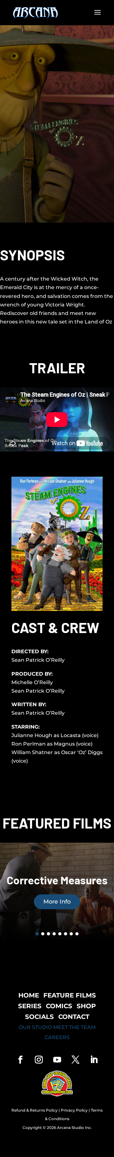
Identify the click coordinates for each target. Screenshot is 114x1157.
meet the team (74, 1027)
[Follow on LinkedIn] (94, 1060)
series (29, 1006)
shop (86, 1006)
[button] (37, 933)
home (28, 995)
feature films (69, 995)
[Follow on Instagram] (39, 1060)
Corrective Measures (57, 880)
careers (57, 1037)
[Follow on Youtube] (57, 1060)
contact (73, 1016)
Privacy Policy (74, 1110)
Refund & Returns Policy (34, 1110)
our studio (35, 1027)
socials (39, 1016)
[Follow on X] (75, 1060)
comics (59, 1006)
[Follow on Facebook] (20, 1060)
